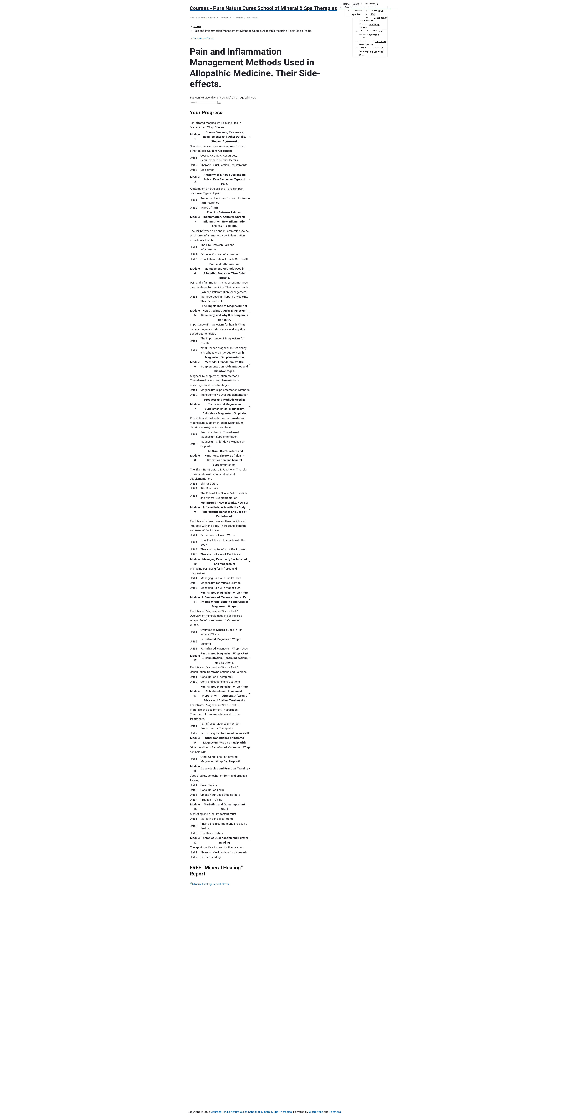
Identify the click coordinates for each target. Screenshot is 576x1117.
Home (346, 4)
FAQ (372, 14)
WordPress (316, 1112)
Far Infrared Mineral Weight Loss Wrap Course (370, 34)
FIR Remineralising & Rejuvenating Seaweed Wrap (371, 52)
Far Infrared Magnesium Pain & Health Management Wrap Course (373, 22)
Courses (357, 4)
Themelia (335, 1112)
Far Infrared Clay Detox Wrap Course (372, 43)
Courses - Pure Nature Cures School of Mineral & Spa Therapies (251, 1112)
